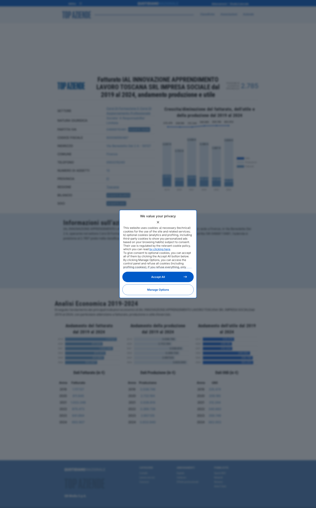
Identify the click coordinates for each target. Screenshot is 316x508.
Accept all (158, 277)
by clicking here (159, 249)
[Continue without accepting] (158, 222)
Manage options (158, 289)
